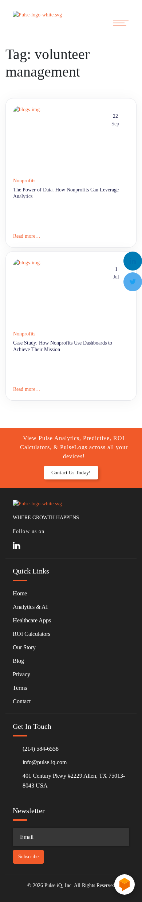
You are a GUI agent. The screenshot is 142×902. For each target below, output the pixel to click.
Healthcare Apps (32, 620)
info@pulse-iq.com (45, 762)
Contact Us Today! (71, 472)
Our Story (24, 647)
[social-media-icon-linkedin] (16, 546)
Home (20, 593)
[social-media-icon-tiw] (31, 546)
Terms (20, 688)
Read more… (26, 236)
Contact (22, 701)
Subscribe (28, 856)
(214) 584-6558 (41, 749)
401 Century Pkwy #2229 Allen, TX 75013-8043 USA (74, 781)
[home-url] (40, 22)
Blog (18, 661)
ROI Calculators (31, 634)
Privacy (21, 674)
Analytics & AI (30, 607)
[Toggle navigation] (121, 23)
